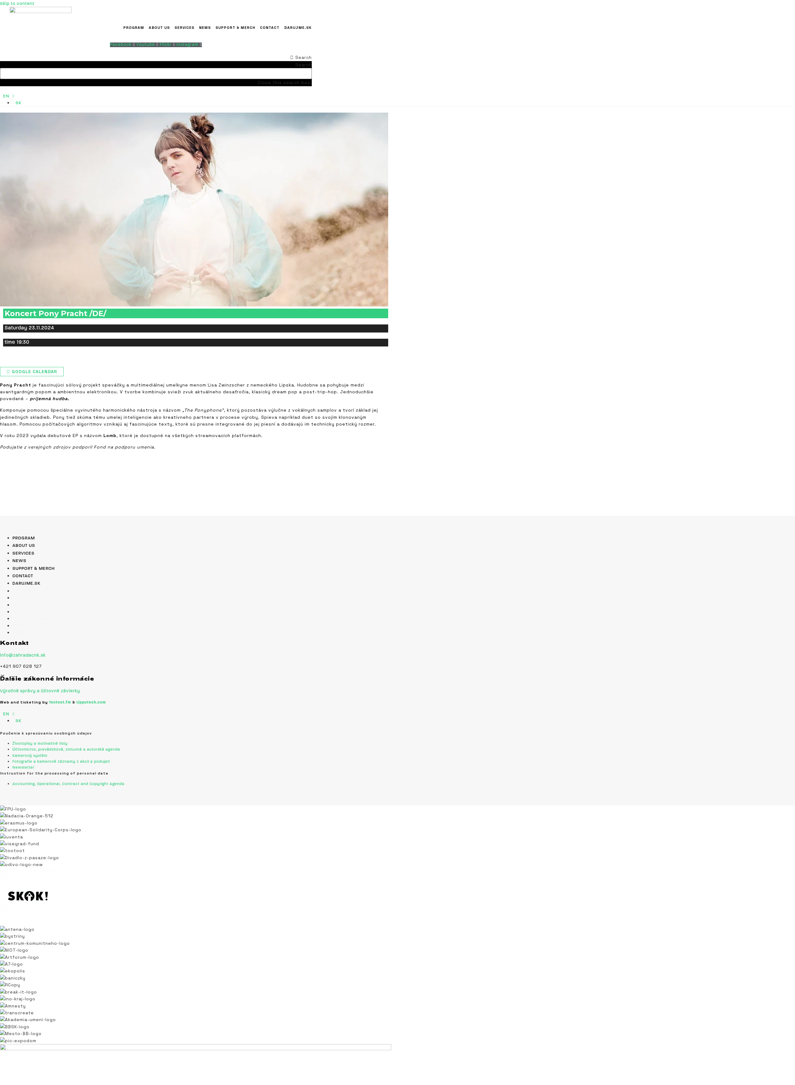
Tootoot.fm (60, 702)
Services (184, 27)
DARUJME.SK (298, 27)
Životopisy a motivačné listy (40, 744)
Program (133, 27)
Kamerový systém (30, 756)
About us (159, 27)
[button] (156, 57)
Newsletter (23, 768)
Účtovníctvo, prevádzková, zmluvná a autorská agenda (66, 750)
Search (303, 65)
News (205, 27)
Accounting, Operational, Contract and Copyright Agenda (68, 784)
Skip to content (17, 4)
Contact (269, 27)
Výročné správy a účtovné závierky (40, 691)
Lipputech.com (91, 702)
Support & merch (235, 27)
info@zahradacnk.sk (23, 655)
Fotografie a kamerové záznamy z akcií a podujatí (61, 762)
